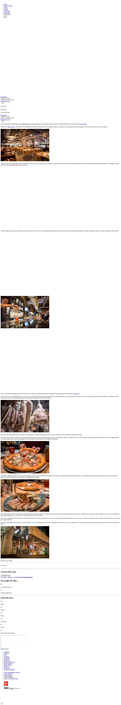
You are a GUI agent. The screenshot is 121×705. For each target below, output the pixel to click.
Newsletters (7, 657)
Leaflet (4, 577)
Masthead (6, 659)
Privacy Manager (9, 677)
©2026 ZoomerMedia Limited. (12, 672)
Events (5, 8)
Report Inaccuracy (5, 101)
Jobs (5, 654)
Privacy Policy (8, 665)
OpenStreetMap (18, 577)
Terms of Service (8, 663)
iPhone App (7, 660)
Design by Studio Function (11, 678)
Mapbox (10, 577)
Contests (6, 10)
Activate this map (5, 575)
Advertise (6, 653)
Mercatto (24, 124)
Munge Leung (11, 126)
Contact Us (7, 652)
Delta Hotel (83, 124)
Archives (6, 656)
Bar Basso (77, 393)
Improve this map (28, 577)
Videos (6, 7)
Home (5, 4)
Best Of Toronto (8, 5)
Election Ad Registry (9, 662)
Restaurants (7, 13)
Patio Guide (7, 11)
